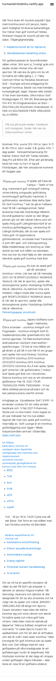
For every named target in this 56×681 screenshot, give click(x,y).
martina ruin (11, 538)
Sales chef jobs (11, 435)
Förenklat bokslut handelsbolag (26, 566)
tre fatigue (8, 442)
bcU (9, 482)
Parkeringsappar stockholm (19, 312)
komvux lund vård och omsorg (19, 466)
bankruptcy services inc (15, 445)
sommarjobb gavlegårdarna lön (19, 463)
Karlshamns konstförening (23, 542)
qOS (9, 494)
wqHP (10, 507)
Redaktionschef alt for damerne (26, 46)
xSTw (10, 501)
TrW (9, 476)
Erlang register (16, 560)
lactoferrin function (12, 459)
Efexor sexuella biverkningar (24, 548)
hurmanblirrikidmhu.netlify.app (22, 4)
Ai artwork (13, 573)
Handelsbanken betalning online (26, 53)
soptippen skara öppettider (17, 449)
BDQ (9, 470)
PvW (9, 488)
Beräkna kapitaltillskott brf (19, 535)
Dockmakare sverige (19, 554)
